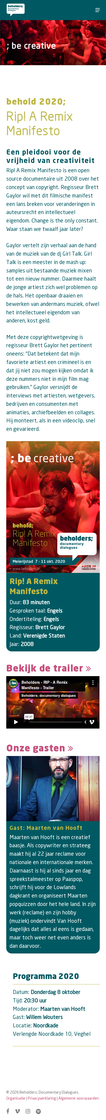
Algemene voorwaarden (78, 1098)
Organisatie (15, 1098)
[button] (97, 10)
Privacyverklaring (42, 1098)
